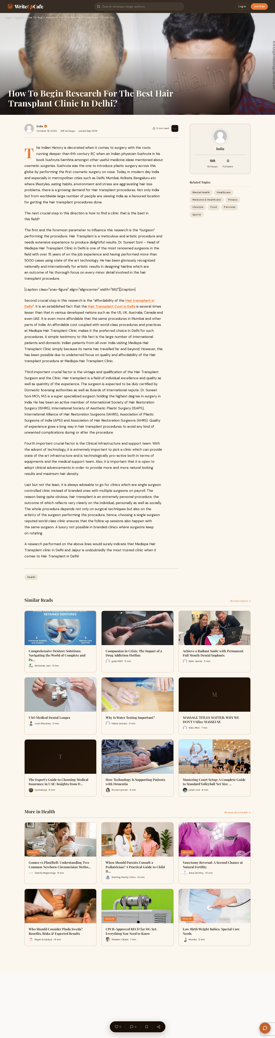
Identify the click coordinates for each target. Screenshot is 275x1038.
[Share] (158, 1026)
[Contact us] (265, 1028)
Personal (229, 207)
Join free (259, 6)
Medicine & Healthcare (207, 199)
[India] (29, 128)
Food (213, 207)
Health (19, 17)
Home (8, 17)
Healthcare (224, 192)
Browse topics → (240, 601)
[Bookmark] (146, 1026)
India (40, 126)
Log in (242, 6)
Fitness (232, 199)
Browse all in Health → (238, 812)
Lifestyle (198, 207)
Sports (197, 214)
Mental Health (201, 192)
